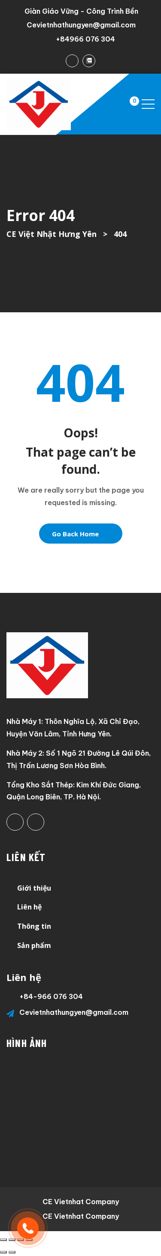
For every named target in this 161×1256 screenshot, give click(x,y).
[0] (126, 104)
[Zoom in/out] (3, 1239)
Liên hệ (29, 907)
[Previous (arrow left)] (3, 1252)
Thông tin (34, 926)
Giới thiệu (34, 888)
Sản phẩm (34, 945)
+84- (28, 996)
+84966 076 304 (85, 39)
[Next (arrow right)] (12, 1252)
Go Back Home (75, 533)
